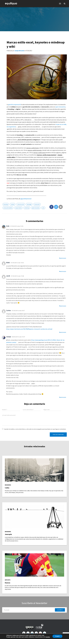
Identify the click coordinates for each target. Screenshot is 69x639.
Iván (7, 226)
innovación (37, 204)
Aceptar (57, 636)
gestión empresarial (14, 104)
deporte (7, 580)
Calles (7, 488)
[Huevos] (34, 565)
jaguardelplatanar (26, 199)
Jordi (8, 276)
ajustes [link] (48, 637)
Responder (63, 258)
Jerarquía (8, 534)
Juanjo (8, 337)
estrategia (29, 204)
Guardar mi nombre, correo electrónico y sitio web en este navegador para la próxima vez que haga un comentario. (35, 429)
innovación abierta (8, 207)
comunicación (20, 204)
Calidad (12, 204)
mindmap (26, 207)
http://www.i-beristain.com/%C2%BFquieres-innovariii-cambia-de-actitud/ (29, 329)
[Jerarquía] (34, 516)
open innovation (60, 107)
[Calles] (34, 470)
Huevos (7, 583)
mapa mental (18, 207)
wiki (43, 207)
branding (6, 204)
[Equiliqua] (11, 3)
